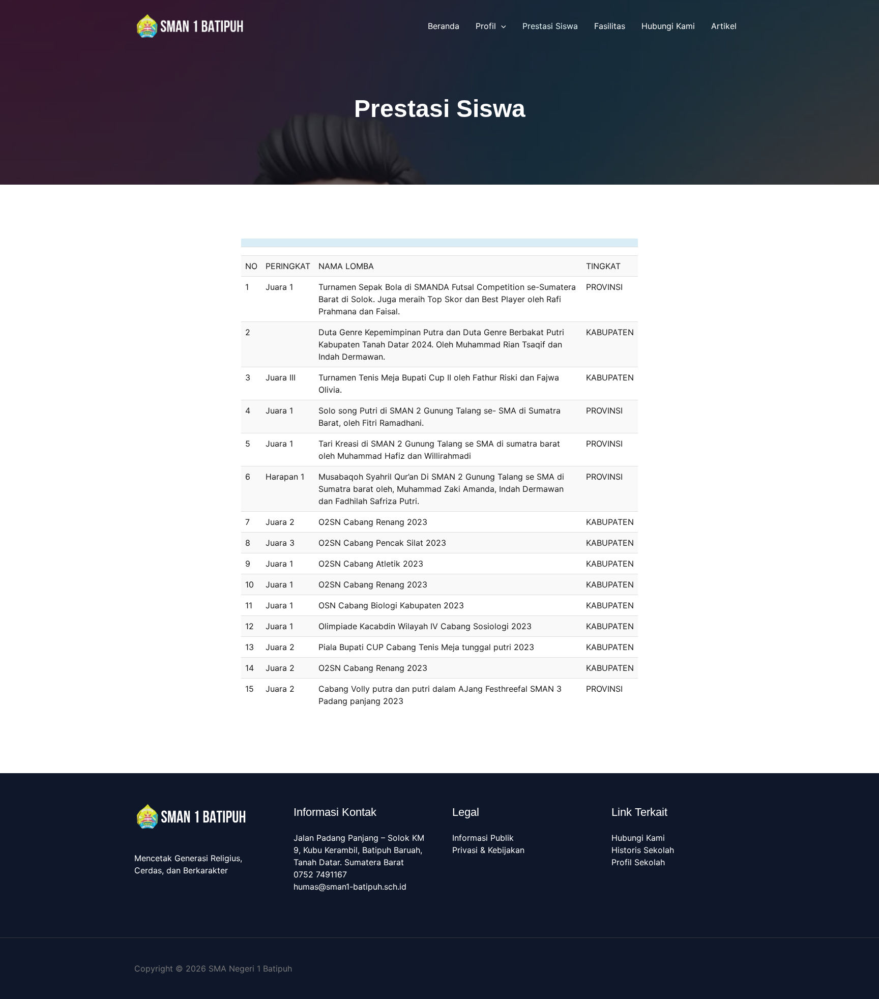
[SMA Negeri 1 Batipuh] (190, 25)
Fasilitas (609, 26)
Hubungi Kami (668, 26)
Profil (486, 26)
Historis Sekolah (642, 850)
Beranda (443, 26)
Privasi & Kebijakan (488, 850)
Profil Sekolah (638, 862)
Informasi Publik (483, 838)
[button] (501, 26)
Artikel (724, 26)
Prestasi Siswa (550, 26)
